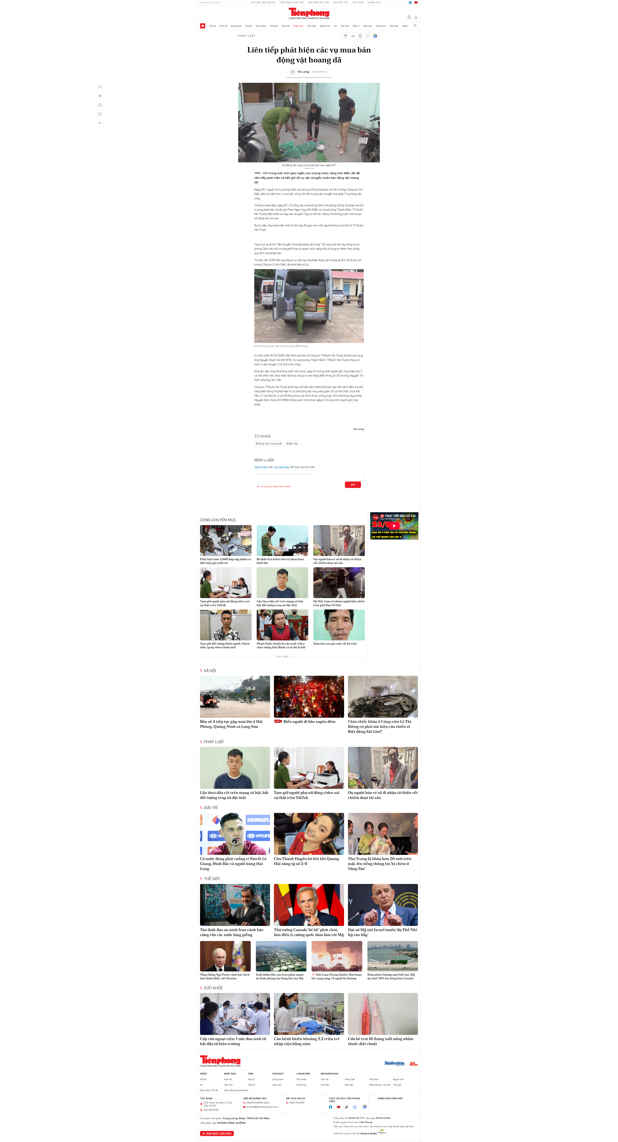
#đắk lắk (292, 443)
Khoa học (381, 25)
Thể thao (311, 25)
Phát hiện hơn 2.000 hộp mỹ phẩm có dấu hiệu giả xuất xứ (225, 561)
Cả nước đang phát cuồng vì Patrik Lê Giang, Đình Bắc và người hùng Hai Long (233, 863)
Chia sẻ (100, 96)
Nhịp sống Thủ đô (209, 1090)
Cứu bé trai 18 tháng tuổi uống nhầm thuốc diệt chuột (380, 1041)
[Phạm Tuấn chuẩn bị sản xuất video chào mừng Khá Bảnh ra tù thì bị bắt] (282, 625)
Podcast (278, 1073)
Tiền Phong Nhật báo (291, 2)
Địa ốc (249, 25)
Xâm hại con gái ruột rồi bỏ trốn (335, 643)
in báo (360, 36)
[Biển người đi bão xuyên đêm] (309, 697)
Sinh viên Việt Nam (318, 2)
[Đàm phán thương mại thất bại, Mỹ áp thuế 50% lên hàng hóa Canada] (392, 956)
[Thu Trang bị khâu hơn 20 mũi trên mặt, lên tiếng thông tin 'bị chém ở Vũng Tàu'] (383, 834)
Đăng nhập (260, 467)
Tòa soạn (358, 2)
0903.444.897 (296, 1102)
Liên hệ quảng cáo (255, 1098)
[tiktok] (348, 1107)
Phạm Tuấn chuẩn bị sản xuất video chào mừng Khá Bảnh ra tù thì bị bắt (281, 645)
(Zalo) (266, 1102)
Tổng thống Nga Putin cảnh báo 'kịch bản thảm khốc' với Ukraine (224, 976)
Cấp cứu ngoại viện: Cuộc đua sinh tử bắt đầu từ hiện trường (233, 1041)
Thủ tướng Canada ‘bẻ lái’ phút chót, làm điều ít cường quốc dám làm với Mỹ (309, 932)
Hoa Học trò (340, 2)
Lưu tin (100, 105)
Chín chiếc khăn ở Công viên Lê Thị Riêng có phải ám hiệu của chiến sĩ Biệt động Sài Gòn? (379, 726)
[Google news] (366, 1107)
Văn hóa (345, 25)
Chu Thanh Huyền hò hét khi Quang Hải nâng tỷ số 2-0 (306, 861)
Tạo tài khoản (282, 467)
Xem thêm (415, 25)
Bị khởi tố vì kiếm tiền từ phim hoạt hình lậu (280, 561)
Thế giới (274, 25)
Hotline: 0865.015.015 (263, 2)
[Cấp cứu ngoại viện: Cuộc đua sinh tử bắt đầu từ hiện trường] (235, 1014)
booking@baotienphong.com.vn (263, 1106)
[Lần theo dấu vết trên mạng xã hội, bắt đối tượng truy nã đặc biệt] (282, 582)
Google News (375, 36)
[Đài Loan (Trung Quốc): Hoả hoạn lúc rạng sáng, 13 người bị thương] (337, 956)
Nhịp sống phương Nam (236, 1090)
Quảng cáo (374, 2)
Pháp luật (298, 25)
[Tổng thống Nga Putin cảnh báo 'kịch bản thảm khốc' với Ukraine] (225, 956)
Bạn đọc (349, 1084)
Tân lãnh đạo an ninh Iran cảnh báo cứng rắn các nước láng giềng (231, 932)
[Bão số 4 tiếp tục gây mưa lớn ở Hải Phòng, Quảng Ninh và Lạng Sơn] (235, 697)
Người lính (325, 25)
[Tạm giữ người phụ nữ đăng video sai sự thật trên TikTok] (226, 582)
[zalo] (357, 1107)
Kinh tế (223, 25)
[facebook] (410, 2)
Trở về (100, 123)
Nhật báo (230, 1073)
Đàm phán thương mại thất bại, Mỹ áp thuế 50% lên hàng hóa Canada (391, 976)
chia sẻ (345, 36)
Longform (303, 1073)
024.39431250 (211, 1109)
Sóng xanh (236, 25)
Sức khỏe (261, 25)
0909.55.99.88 (254, 1102)
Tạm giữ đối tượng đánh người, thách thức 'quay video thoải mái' (224, 645)
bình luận (368, 36)
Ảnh (250, 1073)
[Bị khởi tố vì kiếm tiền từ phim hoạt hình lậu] (282, 540)
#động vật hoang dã (269, 443)
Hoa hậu (394, 25)
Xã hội (213, 25)
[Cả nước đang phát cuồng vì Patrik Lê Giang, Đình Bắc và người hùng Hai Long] (235, 834)
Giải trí (356, 25)
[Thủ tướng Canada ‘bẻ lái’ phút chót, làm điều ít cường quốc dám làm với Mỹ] (309, 905)
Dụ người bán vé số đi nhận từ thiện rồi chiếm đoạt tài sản (337, 561)
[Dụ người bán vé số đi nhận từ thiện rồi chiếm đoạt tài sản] (339, 540)
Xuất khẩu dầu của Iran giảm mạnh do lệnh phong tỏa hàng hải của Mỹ (280, 976)
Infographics (329, 1073)
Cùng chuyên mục (218, 519)
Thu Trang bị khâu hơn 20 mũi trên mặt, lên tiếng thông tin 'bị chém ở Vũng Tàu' (379, 863)
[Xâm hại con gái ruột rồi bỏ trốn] (339, 625)
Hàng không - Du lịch (380, 1084)
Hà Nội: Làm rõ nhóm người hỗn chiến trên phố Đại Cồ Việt (339, 603)
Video (405, 25)
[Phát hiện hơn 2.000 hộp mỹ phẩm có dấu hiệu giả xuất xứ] (226, 540)
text (353, 36)
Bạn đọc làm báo (218, 1133)
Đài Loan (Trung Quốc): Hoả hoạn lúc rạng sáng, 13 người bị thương (337, 976)
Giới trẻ (285, 25)
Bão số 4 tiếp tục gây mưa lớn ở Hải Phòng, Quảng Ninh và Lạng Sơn (231, 724)
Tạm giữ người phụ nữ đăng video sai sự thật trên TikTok (224, 603)
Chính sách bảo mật (390, 1098)
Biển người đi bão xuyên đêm (309, 721)
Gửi (353, 484)
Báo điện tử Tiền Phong (309, 13)
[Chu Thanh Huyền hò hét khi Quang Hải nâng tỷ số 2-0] (309, 834)
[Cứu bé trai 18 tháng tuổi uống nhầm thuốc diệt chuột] (383, 1014)
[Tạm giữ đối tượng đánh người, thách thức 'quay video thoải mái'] (226, 625)
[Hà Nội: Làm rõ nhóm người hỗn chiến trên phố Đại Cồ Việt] (339, 582)
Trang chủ (202, 25)
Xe (335, 25)
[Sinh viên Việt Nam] (395, 1064)
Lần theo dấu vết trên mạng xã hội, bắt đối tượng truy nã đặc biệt (280, 603)
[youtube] (416, 2)
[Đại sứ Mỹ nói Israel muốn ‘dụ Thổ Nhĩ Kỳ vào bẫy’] (383, 905)
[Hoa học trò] (414, 1064)
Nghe (100, 87)
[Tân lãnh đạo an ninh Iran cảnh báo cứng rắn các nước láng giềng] (235, 905)
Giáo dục (367, 25)
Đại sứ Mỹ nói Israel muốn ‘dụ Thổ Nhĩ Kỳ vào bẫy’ (382, 932)
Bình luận (100, 114)
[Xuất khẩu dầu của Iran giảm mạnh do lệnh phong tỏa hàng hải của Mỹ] (281, 956)
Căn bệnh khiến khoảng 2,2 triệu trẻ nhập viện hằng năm (307, 1041)
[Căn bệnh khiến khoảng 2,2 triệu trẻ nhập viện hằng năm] (309, 1014)
